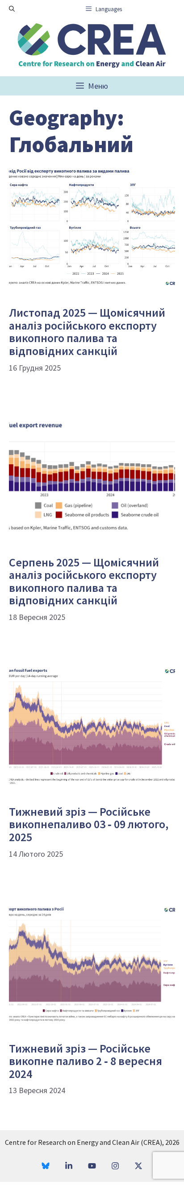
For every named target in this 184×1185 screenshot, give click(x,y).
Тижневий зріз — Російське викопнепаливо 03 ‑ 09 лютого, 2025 (88, 824)
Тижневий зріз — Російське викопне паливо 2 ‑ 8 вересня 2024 (85, 1061)
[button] (12, 9)
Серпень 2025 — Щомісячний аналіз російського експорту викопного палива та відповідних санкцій (84, 581)
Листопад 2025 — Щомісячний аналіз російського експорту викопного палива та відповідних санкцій (87, 331)
